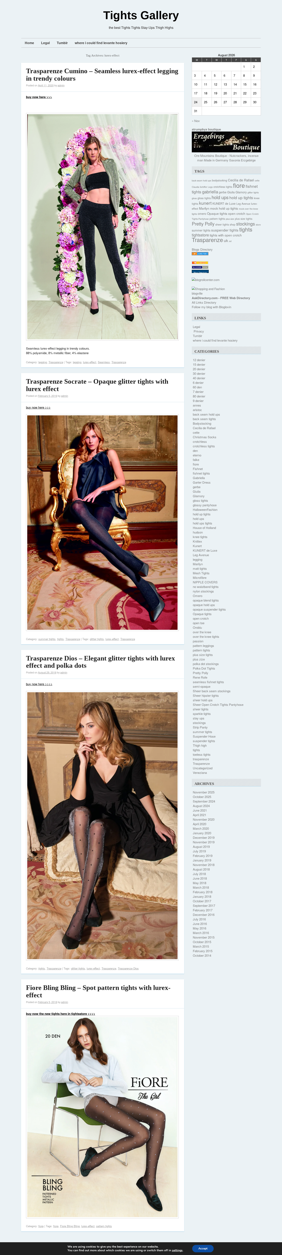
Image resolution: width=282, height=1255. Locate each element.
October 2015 (202, 942)
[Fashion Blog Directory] (200, 254)
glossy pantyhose (205, 505)
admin (61, 85)
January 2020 (202, 833)
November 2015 (203, 937)
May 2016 (199, 928)
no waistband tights (206, 586)
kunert (205, 203)
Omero (197, 595)
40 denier (199, 378)
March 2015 (201, 946)
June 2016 (200, 923)
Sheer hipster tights (206, 695)
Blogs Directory (202, 249)
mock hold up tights (224, 208)
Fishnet (198, 469)
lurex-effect (89, 362)
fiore (41, 1226)
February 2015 (202, 951)
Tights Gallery (141, 15)
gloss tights (204, 198)
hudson (198, 532)
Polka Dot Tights (204, 668)
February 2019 (202, 855)
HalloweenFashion (205, 509)
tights (60, 639)
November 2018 (203, 865)
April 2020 (199, 824)
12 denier (199, 360)
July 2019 (199, 851)
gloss (194, 198)
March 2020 (201, 828)
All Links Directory (204, 302)
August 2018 (201, 869)
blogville (197, 293)
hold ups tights (202, 523)
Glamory (241, 192)
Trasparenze (56, 362)
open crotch (236, 213)
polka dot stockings (206, 664)
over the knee (202, 632)
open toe (198, 623)
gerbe (222, 192)
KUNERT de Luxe (224, 203)
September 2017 (204, 905)
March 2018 (201, 887)
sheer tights (222, 224)
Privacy (199, 331)
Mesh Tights (201, 573)
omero (202, 214)
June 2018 (200, 878)
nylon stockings (203, 591)
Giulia (231, 192)
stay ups (198, 718)
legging (42, 362)
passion (198, 641)
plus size (230, 218)
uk (226, 240)
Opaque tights (217, 213)
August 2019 (201, 846)
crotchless (200, 441)
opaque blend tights (206, 600)
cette (257, 180)
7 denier (198, 391)
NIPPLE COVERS (205, 582)
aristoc (197, 410)
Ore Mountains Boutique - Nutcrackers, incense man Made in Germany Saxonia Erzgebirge (226, 157)
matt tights (200, 568)
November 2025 (203, 792)
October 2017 (202, 901)
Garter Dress (202, 482)
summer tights (47, 639)
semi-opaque (201, 686)
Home (29, 42)
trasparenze (201, 759)
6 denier (198, 382)
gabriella (210, 191)
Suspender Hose (204, 736)
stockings (245, 223)
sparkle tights (202, 713)
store (258, 224)
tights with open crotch (226, 235)
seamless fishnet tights (208, 682)
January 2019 (202, 860)
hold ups (220, 197)
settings (177, 1250)
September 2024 (204, 801)
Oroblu (197, 627)
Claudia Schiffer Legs (202, 186)
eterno (197, 455)
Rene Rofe (200, 677)
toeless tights (202, 754)
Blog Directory (200, 272)
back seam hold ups (201, 180)
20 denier (199, 369)
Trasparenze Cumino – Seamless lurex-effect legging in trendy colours (102, 74)
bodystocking (219, 180)
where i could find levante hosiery (101, 42)
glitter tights (97, 639)
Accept (202, 1248)
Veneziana (200, 772)
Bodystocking (202, 423)
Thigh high (200, 745)
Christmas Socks (204, 437)
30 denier (199, 373)
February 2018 (202, 892)
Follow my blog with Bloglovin (211, 307)
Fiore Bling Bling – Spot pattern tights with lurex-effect (98, 991)
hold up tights (241, 197)
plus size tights (243, 219)
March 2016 (201, 933)
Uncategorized (202, 768)
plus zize (199, 659)
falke (196, 459)
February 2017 (202, 910)
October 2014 (202, 955)
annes (197, 405)
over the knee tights (206, 636)
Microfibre (199, 577)
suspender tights (224, 230)
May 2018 (199, 883)
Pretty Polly (203, 223)
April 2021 (199, 815)
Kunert (197, 546)
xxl (230, 241)
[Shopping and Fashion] (208, 289)
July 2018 (199, 874)
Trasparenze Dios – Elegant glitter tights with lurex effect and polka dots (100, 662)
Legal (45, 42)
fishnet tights (201, 473)
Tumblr (62, 42)
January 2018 (202, 896)
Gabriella (199, 478)
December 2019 (203, 837)
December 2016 (203, 914)
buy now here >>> (38, 407)
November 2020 (203, 819)
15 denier (199, 364)
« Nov (196, 121)
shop (232, 224)
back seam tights (204, 419)
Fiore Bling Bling (70, 1226)
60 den (197, 387)
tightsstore (200, 234)
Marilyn (204, 208)
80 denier (199, 396)
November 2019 (203, 842)
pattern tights (104, 1226)
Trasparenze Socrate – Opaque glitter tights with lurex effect (97, 385)
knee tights (200, 537)
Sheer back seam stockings (212, 691)
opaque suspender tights (209, 609)
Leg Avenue (243, 204)
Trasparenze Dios (128, 968)
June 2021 (200, 810)
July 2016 (199, 919)
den (195, 450)
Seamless (104, 362)
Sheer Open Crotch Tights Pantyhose (218, 704)
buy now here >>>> (39, 684)
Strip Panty (200, 727)
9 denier (198, 400)
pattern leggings (203, 645)
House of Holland (204, 527)
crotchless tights (222, 187)
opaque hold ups (204, 605)
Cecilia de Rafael (241, 179)
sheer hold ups (203, 700)
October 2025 (202, 796)
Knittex (197, 541)
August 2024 (201, 806)
